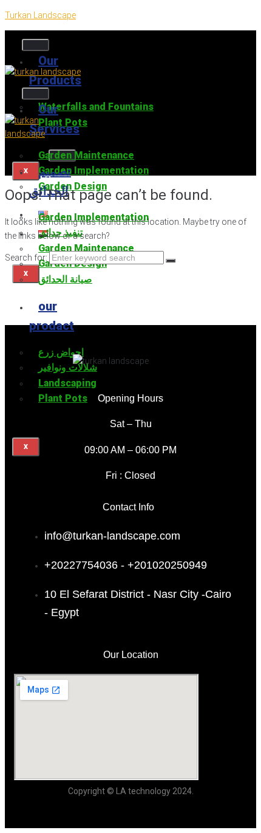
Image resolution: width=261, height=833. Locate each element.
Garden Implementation (93, 170)
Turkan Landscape (40, 15)
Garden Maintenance (86, 155)
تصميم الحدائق (50, 181)
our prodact (51, 316)
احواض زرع (61, 352)
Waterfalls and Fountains (96, 106)
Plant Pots (62, 398)
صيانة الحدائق (65, 279)
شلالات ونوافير (67, 367)
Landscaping (67, 383)
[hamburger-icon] (35, 45)
